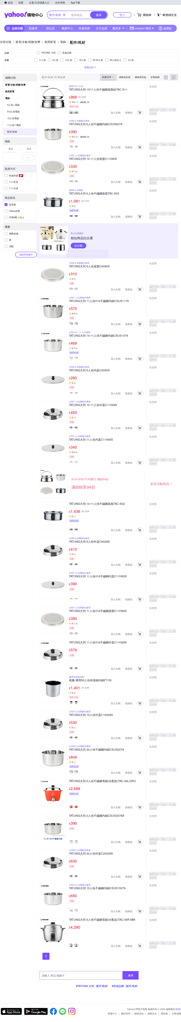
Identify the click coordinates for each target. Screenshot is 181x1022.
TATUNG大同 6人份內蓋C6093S (89, 370)
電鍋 (7, 98)
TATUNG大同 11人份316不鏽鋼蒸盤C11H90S (98, 611)
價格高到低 (140, 77)
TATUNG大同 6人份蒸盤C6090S (89, 266)
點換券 (33, 28)
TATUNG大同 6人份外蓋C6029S (89, 542)
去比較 (78, 245)
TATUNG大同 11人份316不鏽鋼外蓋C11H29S (98, 642)
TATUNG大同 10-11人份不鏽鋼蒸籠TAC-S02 (97, 504)
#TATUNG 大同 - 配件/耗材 (92, 986)
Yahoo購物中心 (23, 15)
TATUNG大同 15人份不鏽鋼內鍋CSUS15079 (97, 888)
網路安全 (152, 1013)
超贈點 (167, 28)
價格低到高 (124, 77)
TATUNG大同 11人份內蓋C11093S (91, 440)
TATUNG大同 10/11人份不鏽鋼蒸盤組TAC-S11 (98, 89)
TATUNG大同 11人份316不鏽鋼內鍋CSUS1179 (99, 301)
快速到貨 (84, 28)
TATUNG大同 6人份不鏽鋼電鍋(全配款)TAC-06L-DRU (102, 781)
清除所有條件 (26, 254)
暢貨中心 (67, 28)
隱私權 (164, 1013)
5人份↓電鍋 (13, 104)
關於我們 (125, 1013)
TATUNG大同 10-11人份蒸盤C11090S (93, 159)
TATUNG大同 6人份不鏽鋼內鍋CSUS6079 (95, 124)
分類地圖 (176, 1013)
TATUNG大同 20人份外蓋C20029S (91, 853)
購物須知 (139, 1013)
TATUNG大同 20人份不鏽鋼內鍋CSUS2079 (96, 749)
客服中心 (112, 1013)
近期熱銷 (155, 77)
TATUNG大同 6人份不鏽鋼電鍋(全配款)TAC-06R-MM (102, 920)
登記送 (50, 28)
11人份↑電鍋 (14, 125)
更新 (178, 1009)
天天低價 (101, 28)
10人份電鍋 (13, 118)
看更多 (116, 28)
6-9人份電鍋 (13, 111)
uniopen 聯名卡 (144, 28)
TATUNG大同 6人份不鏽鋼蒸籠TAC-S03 (94, 193)
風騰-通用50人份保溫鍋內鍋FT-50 (90, 680)
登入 (122, 15)
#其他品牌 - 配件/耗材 (125, 986)
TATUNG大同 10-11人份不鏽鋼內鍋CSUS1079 (98, 336)
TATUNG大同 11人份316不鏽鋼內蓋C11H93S (98, 576)
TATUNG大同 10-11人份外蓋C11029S (93, 405)
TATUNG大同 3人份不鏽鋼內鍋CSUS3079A (96, 816)
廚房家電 (9, 91)
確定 (28, 157)
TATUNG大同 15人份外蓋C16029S (91, 715)
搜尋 (130, 975)
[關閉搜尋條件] (64, 15)
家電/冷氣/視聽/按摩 (15, 84)
